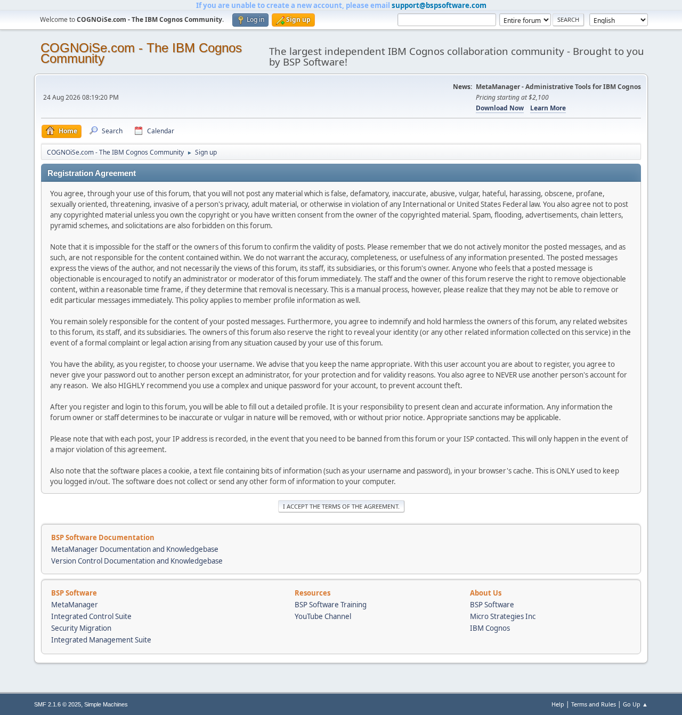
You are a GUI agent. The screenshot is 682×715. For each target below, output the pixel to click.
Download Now (500, 108)
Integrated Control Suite (91, 616)
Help (557, 704)
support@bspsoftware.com (439, 5)
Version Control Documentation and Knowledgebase (137, 561)
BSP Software (492, 604)
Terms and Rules (593, 704)
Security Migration (81, 628)
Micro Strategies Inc (502, 616)
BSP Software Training (331, 604)
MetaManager (74, 604)
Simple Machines (106, 704)
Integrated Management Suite (101, 640)
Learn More (548, 108)
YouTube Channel (323, 616)
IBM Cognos (490, 628)
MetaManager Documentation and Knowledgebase (134, 549)
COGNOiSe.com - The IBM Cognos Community (141, 53)
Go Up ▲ (635, 704)
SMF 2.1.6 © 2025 (57, 704)
